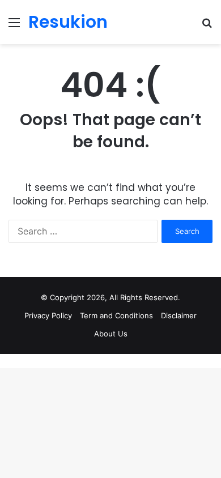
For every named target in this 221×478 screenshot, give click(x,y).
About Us (111, 333)
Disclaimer (179, 315)
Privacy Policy (48, 315)
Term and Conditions (116, 315)
